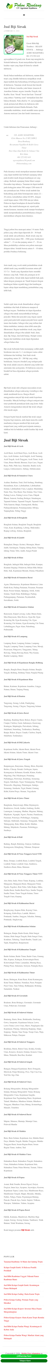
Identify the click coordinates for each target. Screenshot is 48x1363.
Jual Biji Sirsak (32, 36)
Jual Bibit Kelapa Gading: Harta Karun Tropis (22, 1294)
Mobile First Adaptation (30, 1353)
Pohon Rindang (24, 5)
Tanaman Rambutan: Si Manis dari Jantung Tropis (23, 1261)
